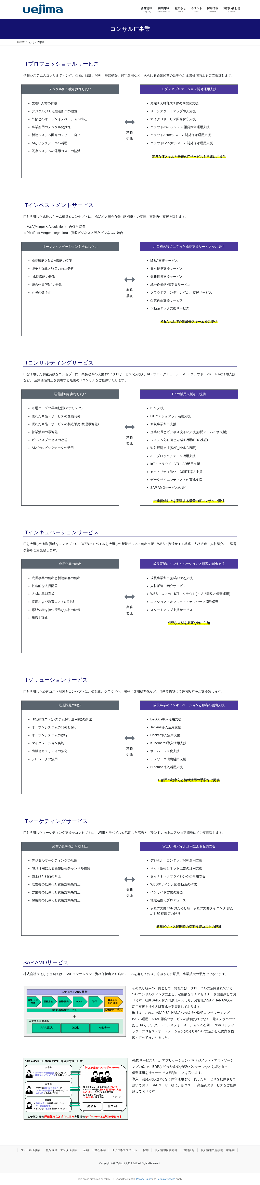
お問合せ (189, 1150)
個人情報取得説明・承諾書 (217, 1150)
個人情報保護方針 (166, 1150)
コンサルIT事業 (30, 1150)
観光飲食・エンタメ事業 (61, 1150)
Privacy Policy (144, 1179)
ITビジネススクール (124, 1150)
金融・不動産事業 (94, 1150)
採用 (146, 1150)
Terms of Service (166, 1179)
